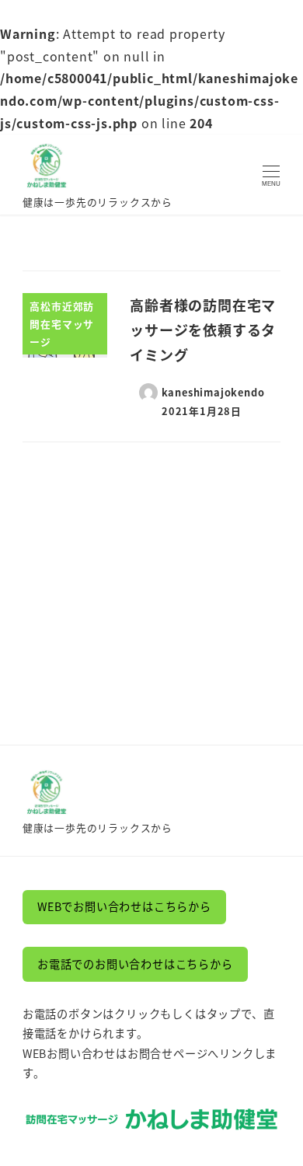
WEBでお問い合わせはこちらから (124, 906)
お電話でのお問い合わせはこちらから (135, 964)
